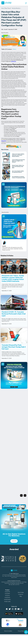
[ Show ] (14, 49)
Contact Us (20, 594)
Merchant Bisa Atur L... (16, 8)
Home (2, 8)
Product (7, 590)
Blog (6, 8)
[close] (25, 505)
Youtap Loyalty (7, 601)
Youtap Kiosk (7, 597)
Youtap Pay (7, 595)
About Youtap (21, 592)
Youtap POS (7, 591)
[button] (26, 3)
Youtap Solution (7, 599)
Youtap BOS (7, 593)
